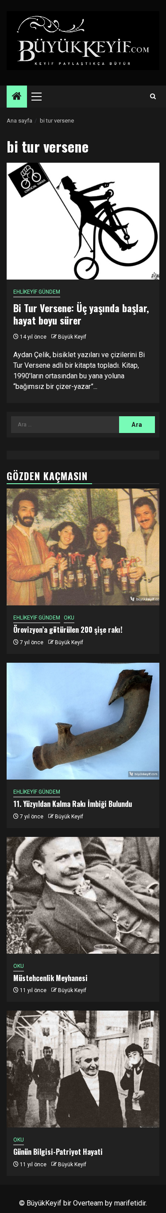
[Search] (152, 96)
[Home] (17, 97)
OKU (69, 618)
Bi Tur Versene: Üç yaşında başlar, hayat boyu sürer (81, 314)
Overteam (88, 1203)
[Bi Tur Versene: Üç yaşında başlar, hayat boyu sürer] (83, 221)
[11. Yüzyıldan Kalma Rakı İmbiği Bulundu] (83, 721)
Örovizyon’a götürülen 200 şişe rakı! (67, 629)
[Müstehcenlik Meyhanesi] (83, 895)
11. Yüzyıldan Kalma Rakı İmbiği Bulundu (72, 804)
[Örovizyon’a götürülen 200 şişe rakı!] (83, 547)
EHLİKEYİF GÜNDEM (36, 292)
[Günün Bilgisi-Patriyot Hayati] (83, 1069)
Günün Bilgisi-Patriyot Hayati (58, 1151)
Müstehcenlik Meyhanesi (50, 978)
